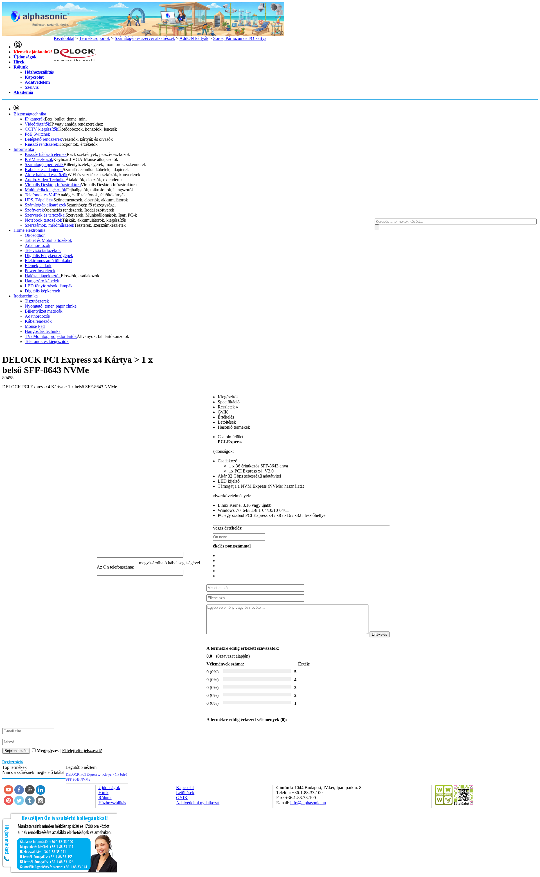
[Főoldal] (18, 46)
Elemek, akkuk (38, 265)
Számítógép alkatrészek (45, 205)
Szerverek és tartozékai (45, 215)
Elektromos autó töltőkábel (48, 260)
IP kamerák (35, 119)
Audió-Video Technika (45, 179)
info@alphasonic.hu (308, 802)
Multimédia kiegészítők (45, 189)
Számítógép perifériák (44, 164)
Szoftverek (34, 210)
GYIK (182, 797)
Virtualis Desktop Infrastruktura (53, 184)
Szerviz (32, 87)
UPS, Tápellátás (39, 199)
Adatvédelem (37, 82)
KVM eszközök (39, 159)
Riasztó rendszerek (41, 144)
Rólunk (21, 67)
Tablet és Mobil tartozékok (48, 240)
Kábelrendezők (38, 321)
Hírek (19, 62)
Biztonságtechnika (30, 114)
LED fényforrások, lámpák (49, 285)
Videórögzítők (37, 124)
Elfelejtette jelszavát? (82, 750)
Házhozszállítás (39, 72)
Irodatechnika (26, 296)
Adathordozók (37, 245)
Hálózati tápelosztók (43, 275)
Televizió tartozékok (43, 250)
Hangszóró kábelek (42, 280)
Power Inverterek (40, 270)
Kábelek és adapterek (44, 169)
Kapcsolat (34, 77)
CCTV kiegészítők (41, 129)
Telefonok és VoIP (41, 194)
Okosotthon (35, 235)
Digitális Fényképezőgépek (49, 255)
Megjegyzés (47, 750)
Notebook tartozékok (43, 220)
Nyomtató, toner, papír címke (50, 306)
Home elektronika (29, 230)
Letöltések (185, 792)
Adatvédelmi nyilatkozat (197, 802)
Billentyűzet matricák (43, 311)
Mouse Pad (35, 326)
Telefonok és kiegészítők (47, 341)
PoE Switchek (37, 134)
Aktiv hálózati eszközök (46, 174)
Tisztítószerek (37, 301)
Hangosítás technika (42, 331)
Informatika (24, 149)
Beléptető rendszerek (43, 139)
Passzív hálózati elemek (46, 154)
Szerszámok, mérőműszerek (49, 225)
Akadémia (23, 92)
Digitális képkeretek (42, 290)
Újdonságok (25, 56)
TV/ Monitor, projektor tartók (51, 336)
